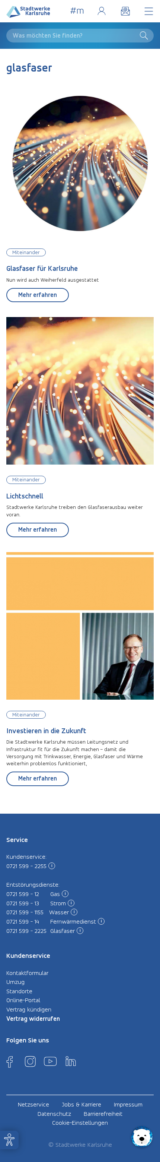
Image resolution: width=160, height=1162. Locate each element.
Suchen (146, 35)
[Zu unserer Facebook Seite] (9, 1061)
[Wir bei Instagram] (30, 1061)
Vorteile (77, 11)
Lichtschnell (24, 496)
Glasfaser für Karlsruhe (42, 268)
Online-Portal (101, 11)
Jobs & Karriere (81, 1104)
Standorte (19, 991)
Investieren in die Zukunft (46, 730)
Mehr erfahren (37, 294)
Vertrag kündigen (28, 1009)
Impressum (128, 1104)
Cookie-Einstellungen (80, 1122)
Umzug (15, 981)
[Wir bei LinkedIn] (70, 1061)
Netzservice (33, 1104)
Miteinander (26, 252)
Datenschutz (54, 1113)
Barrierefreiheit (103, 1113)
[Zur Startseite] (28, 13)
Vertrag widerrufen (33, 1018)
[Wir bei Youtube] (50, 1061)
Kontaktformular (27, 972)
